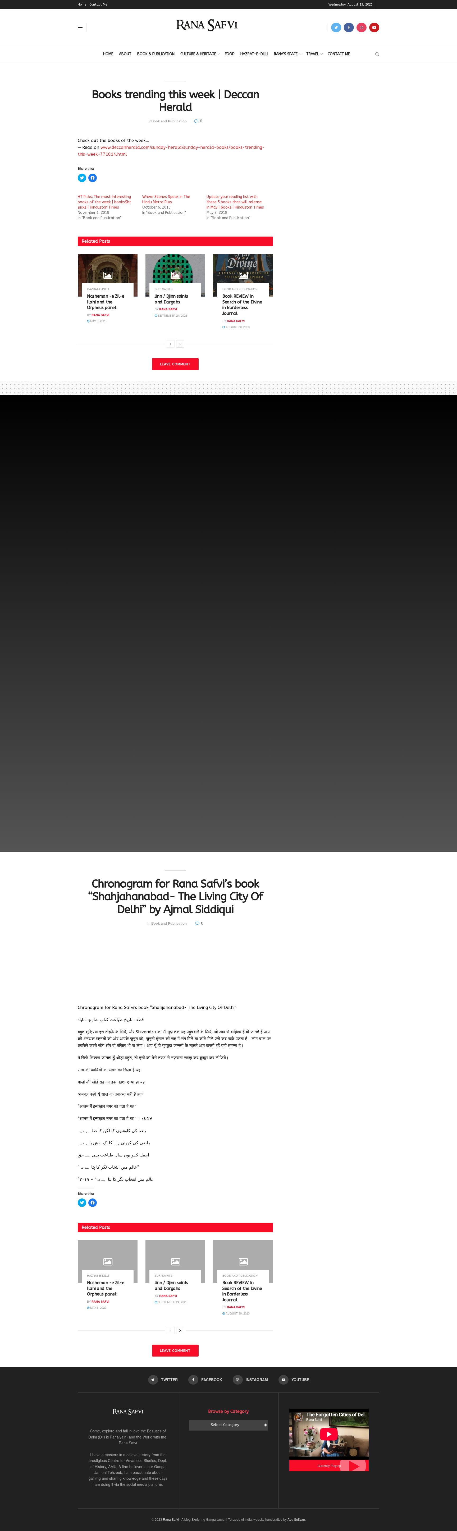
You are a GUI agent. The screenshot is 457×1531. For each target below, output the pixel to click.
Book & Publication (156, 54)
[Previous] (171, 344)
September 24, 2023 (172, 315)
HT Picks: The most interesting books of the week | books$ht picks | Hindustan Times (104, 202)
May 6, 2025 (97, 321)
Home (82, 4)
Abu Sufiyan (296, 1519)
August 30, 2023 (237, 327)
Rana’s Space (286, 54)
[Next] (180, 344)
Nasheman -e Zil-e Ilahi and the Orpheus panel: (105, 302)
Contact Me (98, 4)
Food (230, 54)
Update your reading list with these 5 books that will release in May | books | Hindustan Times (235, 202)
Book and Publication (169, 120)
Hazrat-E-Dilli (254, 54)
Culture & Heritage (198, 54)
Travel (312, 54)
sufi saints (163, 289)
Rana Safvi (100, 315)
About (125, 54)
